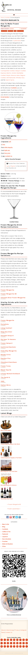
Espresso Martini (6, 73)
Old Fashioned (10, 77)
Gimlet (14, 73)
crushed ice (8, 156)
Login (7, 166)
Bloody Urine (6, 354)
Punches (5, 541)
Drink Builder (5, 97)
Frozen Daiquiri (7, 343)
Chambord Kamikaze (9, 362)
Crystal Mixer (17, 40)
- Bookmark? (23, 28)
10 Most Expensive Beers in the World (10, 444)
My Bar (14, 581)
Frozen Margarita (7, 290)
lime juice (7, 153)
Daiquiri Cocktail (20, 71)
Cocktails (11, 28)
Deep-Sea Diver (6, 332)
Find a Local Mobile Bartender (14, 614)
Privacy (17, 630)
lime (3, 144)
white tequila (8, 147)
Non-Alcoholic (6, 539)
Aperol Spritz (10, 80)
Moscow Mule (15, 75)
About (3, 630)
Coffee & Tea (6, 531)
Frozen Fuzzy (6, 366)
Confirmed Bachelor (8, 347)
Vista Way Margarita (9, 351)
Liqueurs (5, 536)
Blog (3, 526)
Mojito (8, 75)
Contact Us (8, 632)
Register (13, 166)
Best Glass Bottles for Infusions (9, 485)
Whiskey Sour (20, 77)
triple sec (7, 150)
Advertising (9, 630)
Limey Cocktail (6, 328)
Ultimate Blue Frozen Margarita (13, 297)
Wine (4, 546)
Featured (5, 534)
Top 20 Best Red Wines (7, 498)
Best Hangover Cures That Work (9, 471)
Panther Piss (6, 358)
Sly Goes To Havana (8, 339)
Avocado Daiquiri (7, 335)
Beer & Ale (5, 524)
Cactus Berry (6, 385)
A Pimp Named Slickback (10, 373)
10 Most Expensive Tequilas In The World (11, 457)
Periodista (5, 324)
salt (10, 141)
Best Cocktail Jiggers (6, 430)
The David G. (5, 377)
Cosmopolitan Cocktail (8, 71)
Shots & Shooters (7, 544)
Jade (2, 381)
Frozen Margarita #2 (9, 294)
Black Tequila (6, 370)
